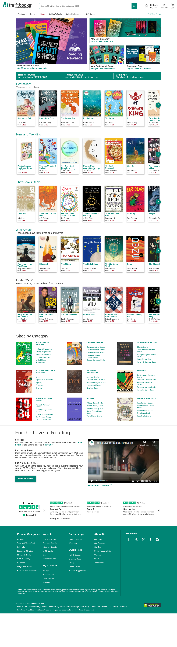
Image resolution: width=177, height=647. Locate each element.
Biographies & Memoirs (42, 344)
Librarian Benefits (50, 547)
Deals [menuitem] (42, 14)
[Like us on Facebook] (129, 539)
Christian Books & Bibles (96, 380)
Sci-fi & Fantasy (23, 559)
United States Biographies (41, 361)
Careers (97, 555)
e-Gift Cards (48, 551)
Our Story (98, 539)
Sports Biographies (43, 357)
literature (49, 445)
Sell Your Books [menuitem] (154, 14)
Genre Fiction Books (145, 359)
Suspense (39, 385)
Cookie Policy (83, 607)
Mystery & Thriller (24, 555)
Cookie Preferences (99, 607)
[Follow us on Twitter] (136, 539)
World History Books (94, 416)
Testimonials (99, 563)
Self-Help (21, 547)
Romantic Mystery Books (146, 387)
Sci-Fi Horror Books (43, 417)
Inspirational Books (94, 385)
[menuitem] (154, 5)
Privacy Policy (34, 607)
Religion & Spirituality (92, 371)
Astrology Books (93, 377)
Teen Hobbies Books (145, 410)
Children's (21, 539)
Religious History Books (96, 408)
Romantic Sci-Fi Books (145, 390)
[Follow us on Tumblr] (150, 539)
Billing (71, 563)
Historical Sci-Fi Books (44, 414)
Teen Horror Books (144, 413)
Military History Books (95, 403)
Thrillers (39, 388)
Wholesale (73, 543)
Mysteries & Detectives (45, 380)
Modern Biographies (43, 355)
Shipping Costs (75, 559)
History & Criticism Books (147, 362)
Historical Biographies (44, 349)
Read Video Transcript (99, 485)
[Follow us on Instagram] (158, 539)
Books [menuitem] (32, 14)
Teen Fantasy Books (145, 403)
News (96, 559)
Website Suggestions (77, 571)
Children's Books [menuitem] (55, 14)
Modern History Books (95, 406)
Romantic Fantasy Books (146, 380)
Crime (38, 377)
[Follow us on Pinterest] (143, 539)
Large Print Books (24, 566)
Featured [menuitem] (21, 14)
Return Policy (74, 567)
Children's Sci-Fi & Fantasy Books (93, 356)
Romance (141, 371)
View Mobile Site (49, 559)
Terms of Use (21, 607)
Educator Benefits (50, 543)
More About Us (25, 479)
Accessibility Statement (117, 607)
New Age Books (92, 388)
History (90, 398)
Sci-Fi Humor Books (43, 420)
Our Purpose (99, 543)
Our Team (98, 547)
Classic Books (142, 347)
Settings (46, 571)
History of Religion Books (96, 382)
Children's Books (95, 343)
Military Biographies (43, 352)
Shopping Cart (49, 574)
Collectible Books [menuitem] (72, 14)
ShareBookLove (49, 539)
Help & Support (75, 555)
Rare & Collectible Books (27, 570)
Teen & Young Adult (146, 398)
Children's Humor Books (96, 353)
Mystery (39, 382)
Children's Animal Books (96, 347)
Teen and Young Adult (26, 543)
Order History (48, 578)
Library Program (75, 539)
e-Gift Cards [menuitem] (89, 14)
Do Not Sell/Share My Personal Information (59, 607)
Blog (44, 555)
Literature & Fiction (147, 343)
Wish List (46, 582)
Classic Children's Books (96, 360)
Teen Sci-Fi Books (144, 416)
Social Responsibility (102, 551)
